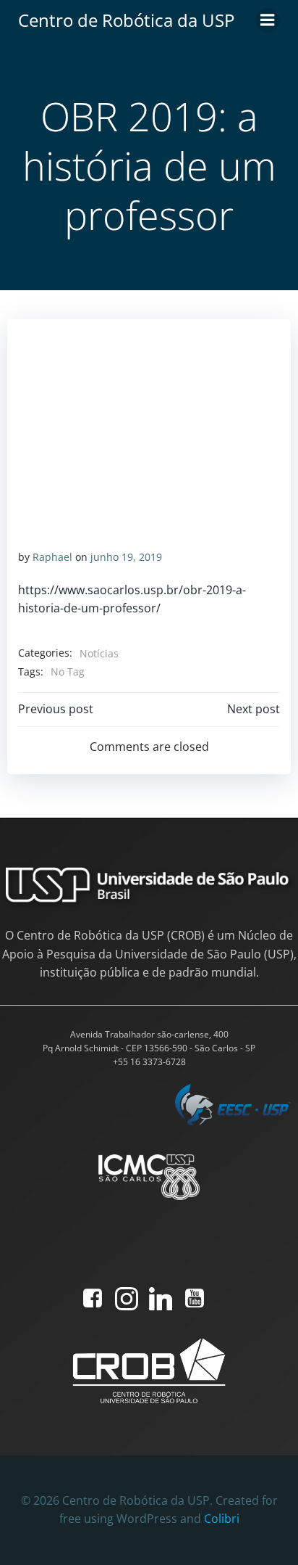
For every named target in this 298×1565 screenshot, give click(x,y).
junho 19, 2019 (126, 557)
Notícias (99, 653)
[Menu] (267, 20)
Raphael (52, 557)
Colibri (221, 1519)
